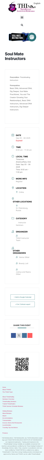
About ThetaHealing (8, 396)
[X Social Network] (18, 335)
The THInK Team (7, 392)
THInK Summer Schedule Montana (12, 406)
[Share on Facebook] (13, 335)
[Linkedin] (24, 335)
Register (19, 181)
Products (5, 433)
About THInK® (6, 389)
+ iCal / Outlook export (22, 304)
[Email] (30, 335)
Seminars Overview (8, 399)
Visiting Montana (7, 411)
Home (4, 387)
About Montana (6, 413)
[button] (22, 17)
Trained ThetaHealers (8, 404)
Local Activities (6, 425)
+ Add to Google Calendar (22, 297)
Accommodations (7, 418)
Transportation (6, 420)
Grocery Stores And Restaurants (12, 423)
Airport (4, 415)
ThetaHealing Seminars (9, 401)
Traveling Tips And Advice (10, 427)
